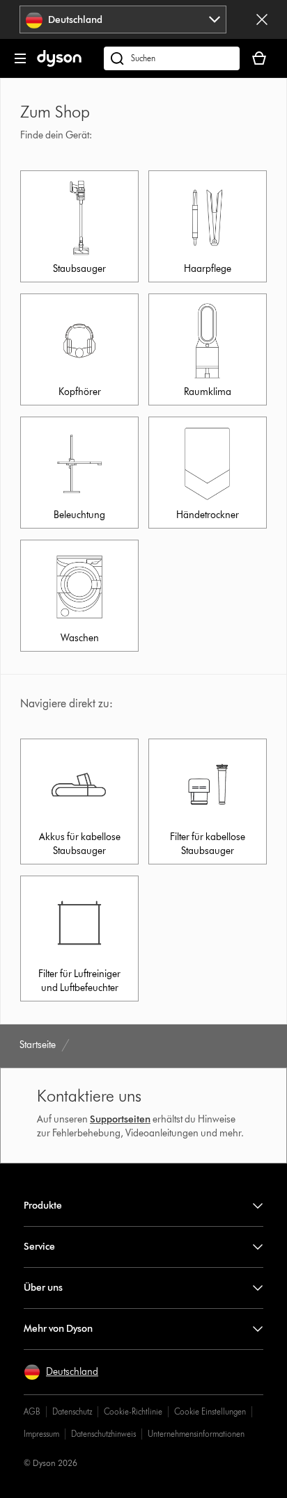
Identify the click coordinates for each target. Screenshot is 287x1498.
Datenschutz (72, 1411)
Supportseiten (120, 1119)
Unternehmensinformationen (196, 1433)
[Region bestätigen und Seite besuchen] (261, 19)
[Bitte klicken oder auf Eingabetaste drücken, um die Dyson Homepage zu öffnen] (59, 64)
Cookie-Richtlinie (133, 1411)
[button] (61, 1372)
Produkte (43, 1205)
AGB (32, 1411)
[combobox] (123, 19)
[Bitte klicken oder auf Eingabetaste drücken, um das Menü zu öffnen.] (20, 58)
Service (39, 1247)
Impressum (41, 1433)
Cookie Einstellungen (210, 1411)
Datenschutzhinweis (103, 1433)
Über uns (43, 1288)
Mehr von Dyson (58, 1329)
